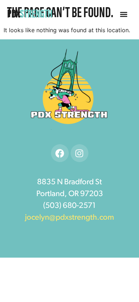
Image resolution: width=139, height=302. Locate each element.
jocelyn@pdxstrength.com (69, 218)
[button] (123, 14)
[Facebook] (60, 153)
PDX (29, 13)
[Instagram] (79, 153)
